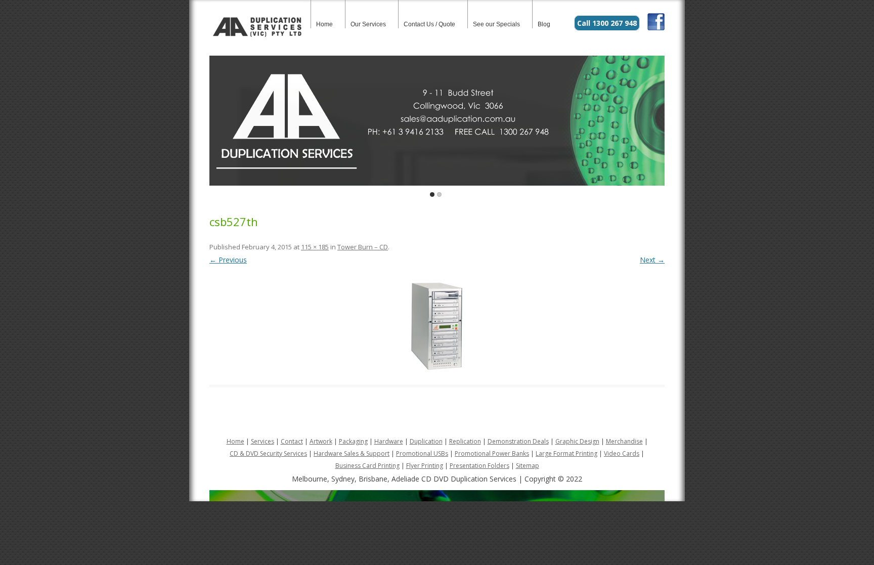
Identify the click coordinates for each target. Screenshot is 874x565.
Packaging (353, 441)
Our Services (368, 24)
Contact (292, 441)
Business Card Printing (367, 465)
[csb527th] (437, 326)
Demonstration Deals (518, 441)
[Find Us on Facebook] (656, 27)
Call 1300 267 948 (607, 23)
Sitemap (527, 465)
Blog (544, 24)
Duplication (426, 441)
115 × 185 (315, 246)
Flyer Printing (424, 465)
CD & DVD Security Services (268, 453)
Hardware (388, 441)
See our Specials (496, 24)
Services (262, 441)
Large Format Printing (566, 453)
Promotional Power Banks (492, 453)
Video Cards (621, 453)
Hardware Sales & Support (351, 453)
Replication (465, 441)
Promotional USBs (422, 453)
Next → (652, 260)
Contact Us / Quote (429, 24)
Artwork (321, 441)
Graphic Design (577, 441)
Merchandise (624, 441)
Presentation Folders (479, 465)
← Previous (228, 260)
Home (324, 24)
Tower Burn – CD (362, 246)
